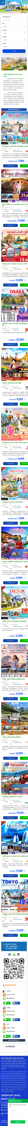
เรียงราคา (4, 43)
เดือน (3, 23)
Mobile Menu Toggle (2, 2)
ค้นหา (14, 51)
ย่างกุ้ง (17, 392)
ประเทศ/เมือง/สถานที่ (6, 16)
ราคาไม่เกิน (5, 36)
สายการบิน (5, 30)
